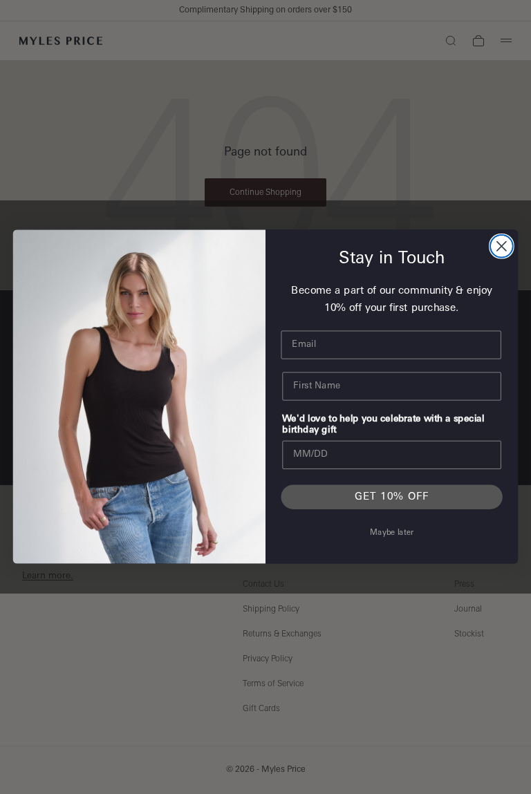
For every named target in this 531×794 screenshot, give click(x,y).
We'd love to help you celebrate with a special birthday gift (383, 425)
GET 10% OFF (392, 497)
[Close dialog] (501, 246)
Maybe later (391, 534)
